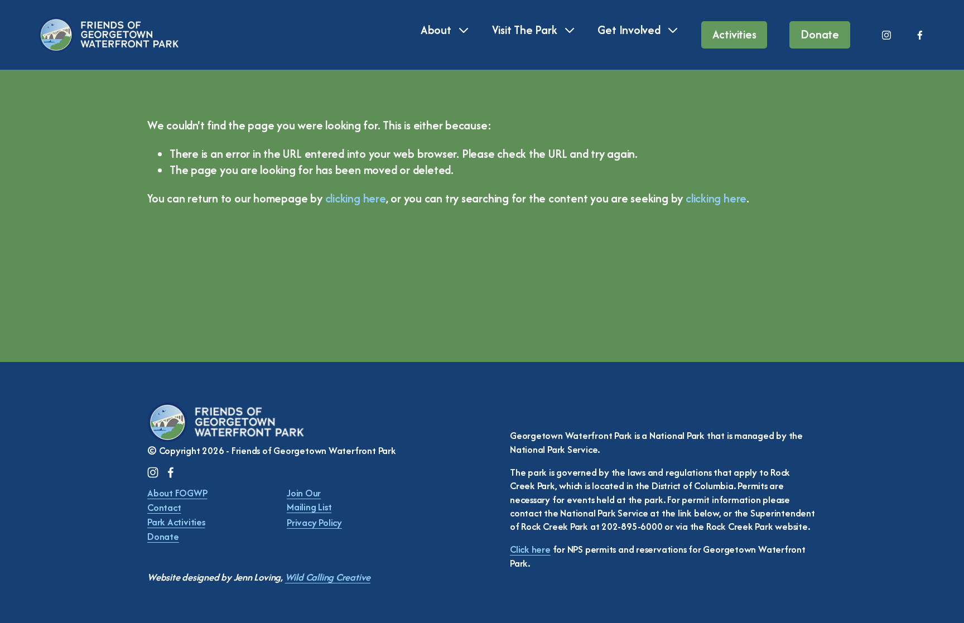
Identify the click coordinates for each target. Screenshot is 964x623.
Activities (734, 34)
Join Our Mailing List (309, 499)
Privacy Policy (314, 522)
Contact (164, 507)
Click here (530, 549)
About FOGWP (177, 493)
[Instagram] (886, 35)
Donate (820, 34)
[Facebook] (920, 35)
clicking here (355, 198)
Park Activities (176, 522)
